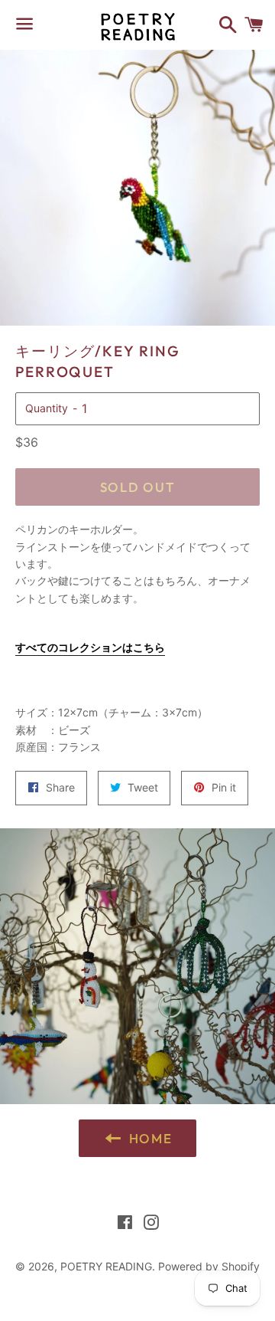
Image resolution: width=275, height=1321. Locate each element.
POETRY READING (106, 1266)
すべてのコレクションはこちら (90, 647)
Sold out (138, 487)
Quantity (46, 408)
